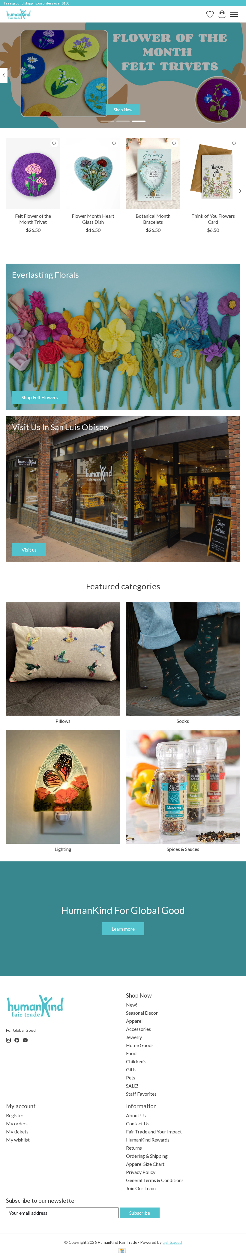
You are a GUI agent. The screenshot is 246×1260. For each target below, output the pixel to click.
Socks (183, 721)
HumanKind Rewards (148, 1139)
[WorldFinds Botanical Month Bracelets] (153, 173)
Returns (134, 1148)
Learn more (123, 929)
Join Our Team (141, 1188)
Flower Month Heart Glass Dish (93, 219)
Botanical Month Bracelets (153, 219)
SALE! (132, 1085)
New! (131, 1004)
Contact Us (137, 1123)
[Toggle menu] (234, 14)
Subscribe (139, 1213)
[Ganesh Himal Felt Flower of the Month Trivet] (33, 173)
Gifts (131, 1069)
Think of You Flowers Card (213, 219)
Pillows (63, 721)
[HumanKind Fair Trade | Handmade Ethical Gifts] (18, 14)
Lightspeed (172, 1242)
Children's (136, 1061)
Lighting (63, 849)
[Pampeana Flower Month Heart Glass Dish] (93, 173)
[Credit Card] (122, 1251)
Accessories (138, 1029)
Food (131, 1053)
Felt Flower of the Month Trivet (33, 219)
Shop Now (123, 109)
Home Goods (140, 1045)
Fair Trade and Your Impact (154, 1131)
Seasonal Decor (142, 1013)
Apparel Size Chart (145, 1164)
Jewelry (134, 1037)
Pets (130, 1077)
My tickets (17, 1131)
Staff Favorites (141, 1094)
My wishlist (18, 1139)
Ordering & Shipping (147, 1156)
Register (14, 1115)
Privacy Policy (140, 1172)
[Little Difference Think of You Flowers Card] (213, 173)
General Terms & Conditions (155, 1180)
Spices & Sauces (183, 849)
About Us (136, 1115)
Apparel (134, 1021)
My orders (17, 1123)
